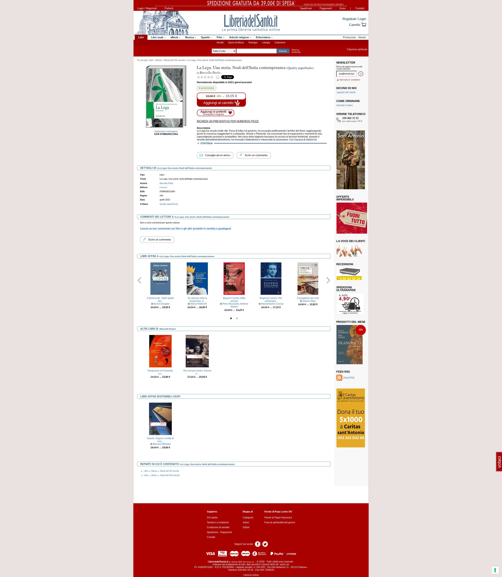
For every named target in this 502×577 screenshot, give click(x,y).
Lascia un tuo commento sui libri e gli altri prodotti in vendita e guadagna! (185, 228)
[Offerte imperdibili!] (353, 218)
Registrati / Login (354, 19)
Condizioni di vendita (218, 527)
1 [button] (231, 318)
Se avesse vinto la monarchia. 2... (197, 299)
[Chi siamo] (161, 23)
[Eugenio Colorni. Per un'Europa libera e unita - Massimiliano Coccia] (271, 278)
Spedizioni (306, 8)
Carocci (163, 187)
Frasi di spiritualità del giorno (279, 522)
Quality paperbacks (169, 204)
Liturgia (266, 42)
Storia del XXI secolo (170, 475)
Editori (246, 527)
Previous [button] (139, 280)
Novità (220, 42)
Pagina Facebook (257, 543)
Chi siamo (212, 517)
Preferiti (169, 8)
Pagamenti (326, 8)
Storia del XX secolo (174, 60)
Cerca (282, 51)
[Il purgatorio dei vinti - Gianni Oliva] (307, 278)
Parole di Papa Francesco (278, 517)
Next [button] (328, 280)
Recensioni (344, 264)
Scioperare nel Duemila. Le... (160, 372)
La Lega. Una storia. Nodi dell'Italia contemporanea (214, 60)
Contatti (360, 8)
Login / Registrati (147, 8)
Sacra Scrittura (236, 42)
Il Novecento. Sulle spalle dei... (160, 299)
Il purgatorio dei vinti (308, 298)
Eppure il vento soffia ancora (234, 299)
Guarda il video (344, 105)
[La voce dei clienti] (349, 250)
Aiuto (343, 8)
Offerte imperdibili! (345, 198)
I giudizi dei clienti (346, 92)
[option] (160, 286)
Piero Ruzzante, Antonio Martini (235, 305)
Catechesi (280, 42)
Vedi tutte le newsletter (349, 80)
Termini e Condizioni (218, 522)
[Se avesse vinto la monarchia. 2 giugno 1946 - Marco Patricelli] (197, 278)
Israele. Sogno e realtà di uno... (160, 439)
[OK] (360, 73)
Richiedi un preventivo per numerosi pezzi (228, 121)
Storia (158, 60)
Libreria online (251, 575)
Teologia (252, 42)
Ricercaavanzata (296, 51)
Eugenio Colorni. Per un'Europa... (271, 299)
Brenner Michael (162, 444)
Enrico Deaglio (162, 303)
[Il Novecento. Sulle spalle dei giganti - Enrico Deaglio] (160, 278)
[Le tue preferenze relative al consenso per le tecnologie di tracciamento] (495, 570)
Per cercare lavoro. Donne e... (197, 372)
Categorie (248, 517)
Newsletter (345, 62)
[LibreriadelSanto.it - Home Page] (251, 23)
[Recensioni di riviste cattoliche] (349, 273)
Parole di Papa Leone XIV (278, 511)
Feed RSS (343, 371)
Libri (151, 60)
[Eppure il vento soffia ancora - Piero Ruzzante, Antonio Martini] (234, 278)
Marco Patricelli (198, 303)
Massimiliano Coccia (272, 303)
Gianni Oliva (309, 301)
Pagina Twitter (265, 543)
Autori (246, 522)
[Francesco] (349, 344)
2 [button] (237, 318)
